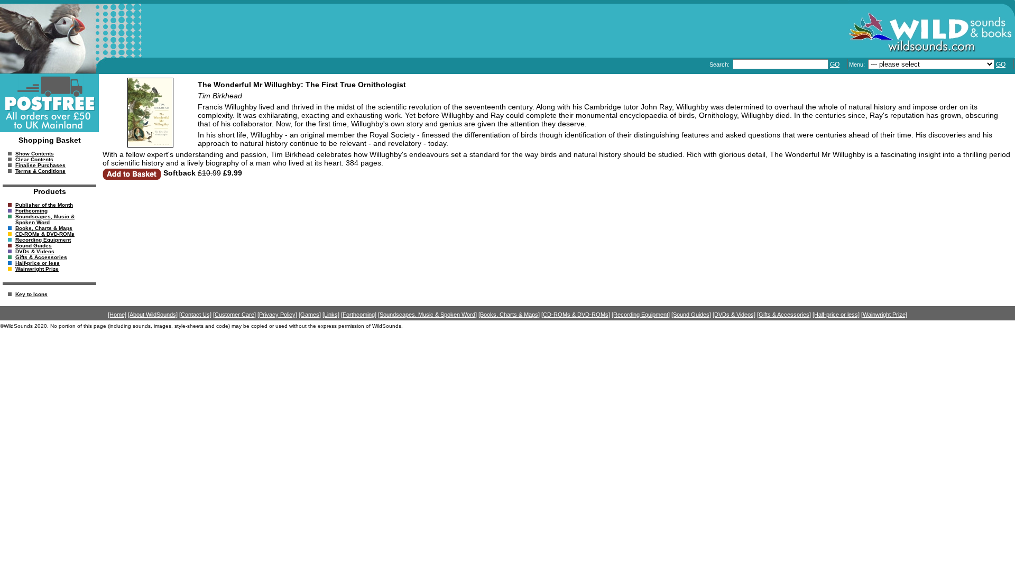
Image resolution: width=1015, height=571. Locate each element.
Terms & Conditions (40, 171)
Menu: (857, 64)
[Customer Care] (234, 314)
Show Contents (34, 153)
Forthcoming (31, 211)
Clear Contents (34, 159)
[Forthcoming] (358, 314)
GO (834, 64)
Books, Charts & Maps (43, 228)
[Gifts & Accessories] (784, 314)
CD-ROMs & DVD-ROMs (45, 234)
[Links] (330, 314)
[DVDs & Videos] (734, 314)
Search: (720, 64)
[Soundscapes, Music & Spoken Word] (427, 314)
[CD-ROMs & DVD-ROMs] (575, 314)
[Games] (310, 314)
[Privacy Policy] (277, 314)
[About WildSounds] (153, 314)
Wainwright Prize (37, 269)
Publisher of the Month (44, 205)
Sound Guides (33, 245)
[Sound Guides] (691, 314)
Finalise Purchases (40, 165)
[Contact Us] (195, 314)
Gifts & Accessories (41, 257)
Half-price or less (37, 263)
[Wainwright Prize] (884, 314)
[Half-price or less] (836, 314)
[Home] (117, 314)
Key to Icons (31, 294)
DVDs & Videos (34, 251)
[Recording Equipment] (641, 314)
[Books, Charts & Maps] (509, 314)
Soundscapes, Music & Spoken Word (45, 219)
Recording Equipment (43, 240)
